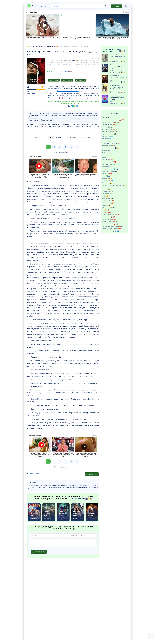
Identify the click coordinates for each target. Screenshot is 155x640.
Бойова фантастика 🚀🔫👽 (110, 224)
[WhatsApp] (74, 106)
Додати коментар (38, 552)
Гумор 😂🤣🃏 (106, 196)
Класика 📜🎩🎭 (106, 189)
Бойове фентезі (106, 157)
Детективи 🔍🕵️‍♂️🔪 (107, 193)
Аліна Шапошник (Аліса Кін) (34, 92)
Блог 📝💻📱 (105, 117)
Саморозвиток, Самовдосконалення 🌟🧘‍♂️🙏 (114, 186)
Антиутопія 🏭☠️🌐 (107, 136)
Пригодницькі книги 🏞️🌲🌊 (110, 169)
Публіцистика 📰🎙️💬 (108, 191)
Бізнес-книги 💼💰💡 (108, 183)
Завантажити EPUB (67, 80)
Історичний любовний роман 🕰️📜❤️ (113, 120)
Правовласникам (34, 473)
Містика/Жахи (106, 150)
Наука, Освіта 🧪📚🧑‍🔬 (108, 200)
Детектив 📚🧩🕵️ (107, 127)
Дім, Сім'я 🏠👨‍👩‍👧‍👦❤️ (107, 173)
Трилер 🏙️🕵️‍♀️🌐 (106, 138)
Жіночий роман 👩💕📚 (108, 217)
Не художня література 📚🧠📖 (111, 143)
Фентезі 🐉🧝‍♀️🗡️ (106, 176)
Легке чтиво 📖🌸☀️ (108, 159)
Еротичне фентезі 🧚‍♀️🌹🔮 (109, 131)
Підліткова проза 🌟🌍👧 (109, 134)
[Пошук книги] (105, 6)
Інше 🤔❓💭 (105, 210)
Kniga (38, 6)
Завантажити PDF (54, 80)
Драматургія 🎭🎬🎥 (108, 207)
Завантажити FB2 (80, 80)
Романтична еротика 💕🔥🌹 (110, 214)
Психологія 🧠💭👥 (107, 180)
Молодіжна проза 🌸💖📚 (109, 129)
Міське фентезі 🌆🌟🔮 (108, 145)
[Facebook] (69, 106)
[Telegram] (77, 106)
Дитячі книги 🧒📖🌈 (108, 203)
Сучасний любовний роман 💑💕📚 (112, 226)
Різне (103, 152)
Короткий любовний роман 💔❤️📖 (112, 228)
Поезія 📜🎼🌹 (106, 205)
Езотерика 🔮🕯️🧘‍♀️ (107, 166)
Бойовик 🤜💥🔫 (106, 141)
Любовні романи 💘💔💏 (109, 219)
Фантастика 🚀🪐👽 (107, 198)
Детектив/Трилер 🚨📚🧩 (109, 124)
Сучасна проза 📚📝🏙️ (108, 164)
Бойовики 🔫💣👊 (107, 178)
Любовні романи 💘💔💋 (109, 162)
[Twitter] (72, 106)
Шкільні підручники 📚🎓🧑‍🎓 (110, 171)
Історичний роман (107, 155)
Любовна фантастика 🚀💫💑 (110, 122)
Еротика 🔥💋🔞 (106, 212)
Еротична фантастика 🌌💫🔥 (110, 148)
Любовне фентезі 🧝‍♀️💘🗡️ (109, 221)
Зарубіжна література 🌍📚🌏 (110, 231)
